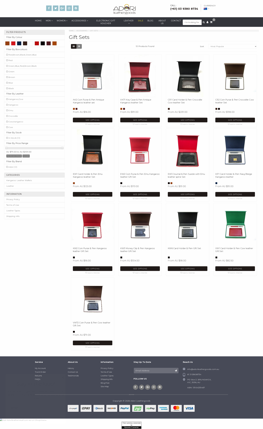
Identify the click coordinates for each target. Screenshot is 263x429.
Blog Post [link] (105, 383)
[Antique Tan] (54, 43)
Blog (150, 20)
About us (162, 22)
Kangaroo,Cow (15, 99)
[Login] (207, 22)
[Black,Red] (37, 43)
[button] (92, 124)
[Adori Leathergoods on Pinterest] (76, 8)
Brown (11, 77)
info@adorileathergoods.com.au (203, 369)
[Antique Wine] (48, 43)
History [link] (71, 368)
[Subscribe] (175, 370)
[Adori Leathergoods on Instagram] (69, 8)
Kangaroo (13, 105)
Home (38, 20)
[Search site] (203, 22)
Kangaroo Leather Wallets (19, 180)
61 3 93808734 (194, 374)
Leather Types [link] (107, 376)
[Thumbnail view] (73, 46)
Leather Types (13, 210)
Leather (10, 186)
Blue (10, 83)
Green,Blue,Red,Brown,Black (22, 66)
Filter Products (16, 32)
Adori (12, 167)
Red (10, 60)
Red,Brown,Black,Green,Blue (22, 55)
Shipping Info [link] (107, 379)
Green (11, 71)
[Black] (43, 43)
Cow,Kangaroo (15, 121)
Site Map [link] (105, 386)
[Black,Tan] (31, 43)
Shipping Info (13, 216)
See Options (93, 120)
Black (11, 88)
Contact (176, 20)
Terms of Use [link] (106, 372)
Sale (140, 20)
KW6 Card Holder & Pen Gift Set (184, 248)
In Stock (14, 138)
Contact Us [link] (73, 372)
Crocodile (13, 116)
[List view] (79, 46)
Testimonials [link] (73, 376)
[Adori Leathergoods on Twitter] (56, 8)
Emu (10, 110)
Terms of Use (12, 205)
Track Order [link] (40, 372)
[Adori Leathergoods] (124, 9)
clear (26, 156)
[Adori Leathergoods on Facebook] (49, 8)
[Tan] (7, 43)
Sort (202, 46)
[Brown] (25, 43)
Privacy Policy (13, 199)
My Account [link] (40, 368)
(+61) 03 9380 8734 (184, 8)
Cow (10, 127)
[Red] (13, 43)
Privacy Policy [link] (107, 368)
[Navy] (19, 43)
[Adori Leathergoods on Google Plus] (62, 8)
